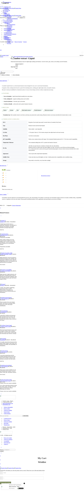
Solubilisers (6, 37)
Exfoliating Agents (11, 29)
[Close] (0, 456)
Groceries (6, 11)
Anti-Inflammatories (11, 24)
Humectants (9, 32)
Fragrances (9, 31)
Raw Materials (7, 15)
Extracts (8, 30)
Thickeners (9, 35)
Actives (8, 23)
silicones (6, 36)
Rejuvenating (9, 19)
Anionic (8, 41)
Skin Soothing (10, 21)
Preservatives (7, 13)
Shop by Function (8, 22)
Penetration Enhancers (11, 34)
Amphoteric (9, 39)
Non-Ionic (9, 43)
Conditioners (9, 26)
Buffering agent (7, 6)
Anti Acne (9, 17)
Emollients (9, 28)
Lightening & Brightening (12, 18)
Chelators (6, 8)
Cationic (8, 42)
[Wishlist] (13, 58)
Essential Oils (7, 10)
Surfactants (6, 38)
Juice (5, 12)
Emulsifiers (6, 9)
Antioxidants (9, 25)
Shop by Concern (8, 16)
